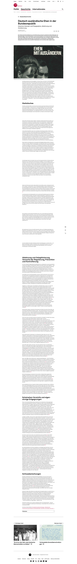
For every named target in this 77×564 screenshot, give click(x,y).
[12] (45, 361)
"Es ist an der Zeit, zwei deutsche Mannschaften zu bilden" (24, 543)
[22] (38, 467)
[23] (33, 485)
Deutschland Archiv (25, 16)
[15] (46, 393)
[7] (25, 328)
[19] (47, 434)
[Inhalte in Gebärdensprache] (60, 1)
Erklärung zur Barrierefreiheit (55, 558)
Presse (42, 558)
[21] (28, 456)
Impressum (19, 558)
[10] (27, 349)
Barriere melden (47, 558)
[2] (51, 298)
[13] (30, 371)
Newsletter (32, 558)
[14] (52, 378)
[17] (38, 429)
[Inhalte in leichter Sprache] (58, 1)
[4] (35, 315)
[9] (48, 342)
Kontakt (39, 558)
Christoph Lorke (21, 30)
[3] (25, 307)
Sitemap (28, 558)
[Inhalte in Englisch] (62, 1)
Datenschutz (24, 558)
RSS (36, 558)
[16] (49, 414)
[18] (49, 432)
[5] (32, 319)
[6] (45, 323)
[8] (32, 331)
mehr (53, 1)
